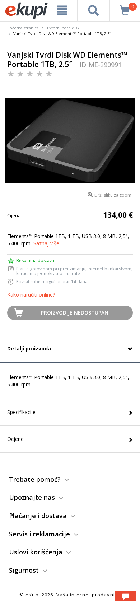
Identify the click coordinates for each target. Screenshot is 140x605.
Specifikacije (21, 412)
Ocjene (15, 439)
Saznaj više (46, 243)
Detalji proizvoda (29, 348)
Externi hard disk (63, 28)
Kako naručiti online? (31, 294)
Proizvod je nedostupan (74, 312)
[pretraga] (94, 10)
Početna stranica (23, 28)
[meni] (62, 10)
